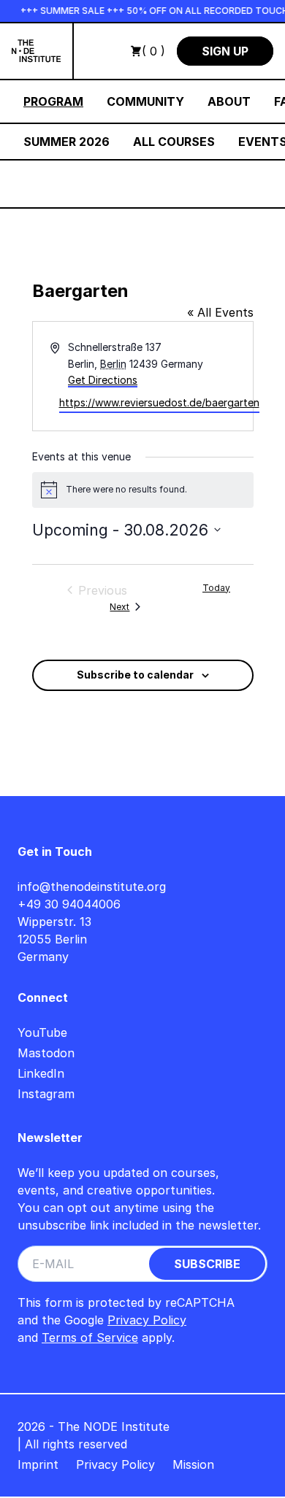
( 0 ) (153, 51)
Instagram (46, 1093)
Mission (193, 1464)
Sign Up (225, 51)
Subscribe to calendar (135, 674)
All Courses (174, 141)
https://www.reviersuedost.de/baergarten (159, 402)
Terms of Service (90, 1337)
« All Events (220, 312)
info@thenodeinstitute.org (92, 886)
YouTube (42, 1032)
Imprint (38, 1464)
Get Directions (102, 380)
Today (216, 587)
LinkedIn (41, 1073)
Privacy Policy (146, 1320)
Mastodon (46, 1053)
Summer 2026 (66, 141)
